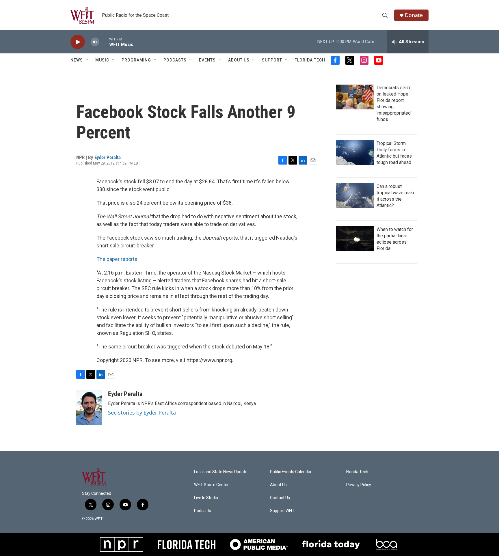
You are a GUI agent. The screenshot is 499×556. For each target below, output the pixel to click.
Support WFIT (282, 511)
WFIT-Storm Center (211, 485)
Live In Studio (206, 498)
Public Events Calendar (291, 472)
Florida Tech (310, 60)
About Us (239, 60)
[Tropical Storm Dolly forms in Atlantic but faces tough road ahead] (355, 152)
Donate (414, 15)
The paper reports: (117, 259)
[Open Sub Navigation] (87, 60)
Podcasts (175, 60)
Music (102, 60)
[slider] (104, 42)
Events (207, 60)
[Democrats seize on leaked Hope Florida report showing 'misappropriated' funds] (355, 97)
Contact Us (280, 498)
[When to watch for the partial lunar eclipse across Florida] (355, 238)
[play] (77, 42)
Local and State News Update (220, 472)
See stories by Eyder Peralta (142, 412)
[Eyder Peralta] (89, 407)
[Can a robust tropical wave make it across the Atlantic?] (355, 195)
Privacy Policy (358, 485)
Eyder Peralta (107, 157)
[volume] (95, 42)
